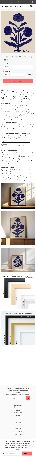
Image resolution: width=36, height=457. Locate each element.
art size (5, 63)
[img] (16, 422)
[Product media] (18, 196)
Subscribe (27, 453)
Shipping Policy (18, 431)
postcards (14, 443)
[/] (13, 6)
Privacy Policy (18, 437)
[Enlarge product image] (18, 32)
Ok (28, 398)
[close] (34, 441)
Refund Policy (18, 434)
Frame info (29, 74)
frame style (6, 71)
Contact (18, 429)
